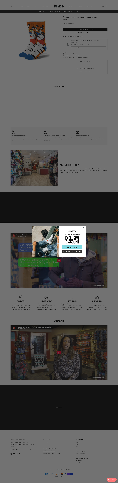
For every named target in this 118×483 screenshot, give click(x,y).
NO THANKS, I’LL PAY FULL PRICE (72, 251)
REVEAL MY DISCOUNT (72, 247)
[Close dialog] (84, 228)
